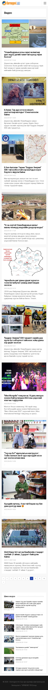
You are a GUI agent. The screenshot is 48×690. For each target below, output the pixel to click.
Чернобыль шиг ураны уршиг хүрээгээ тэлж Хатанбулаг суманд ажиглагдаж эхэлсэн (21, 282)
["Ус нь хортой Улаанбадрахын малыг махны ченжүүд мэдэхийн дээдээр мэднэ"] (24, 206)
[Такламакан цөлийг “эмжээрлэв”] (9, 650)
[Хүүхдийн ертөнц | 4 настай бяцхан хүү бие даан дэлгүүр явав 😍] (24, 485)
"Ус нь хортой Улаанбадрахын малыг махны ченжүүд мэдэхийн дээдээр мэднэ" (23, 226)
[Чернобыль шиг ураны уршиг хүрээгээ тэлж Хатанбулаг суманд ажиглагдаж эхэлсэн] (24, 261)
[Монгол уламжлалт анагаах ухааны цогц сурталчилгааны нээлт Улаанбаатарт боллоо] (9, 639)
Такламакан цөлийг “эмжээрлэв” (27, 647)
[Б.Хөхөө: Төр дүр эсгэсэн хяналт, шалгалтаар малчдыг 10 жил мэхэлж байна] (24, 91)
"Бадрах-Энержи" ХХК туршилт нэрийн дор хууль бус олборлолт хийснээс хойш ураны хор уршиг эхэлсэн (24, 340)
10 (44, 578)
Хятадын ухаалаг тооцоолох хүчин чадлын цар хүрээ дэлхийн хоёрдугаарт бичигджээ (29, 670)
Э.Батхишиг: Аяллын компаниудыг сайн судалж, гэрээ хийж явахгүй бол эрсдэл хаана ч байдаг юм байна (29, 627)
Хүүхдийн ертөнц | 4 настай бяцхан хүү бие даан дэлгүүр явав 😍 (23, 505)
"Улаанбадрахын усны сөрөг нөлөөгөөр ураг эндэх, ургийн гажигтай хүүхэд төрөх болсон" (23, 54)
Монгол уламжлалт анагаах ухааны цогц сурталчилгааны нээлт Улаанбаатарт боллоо (29, 638)
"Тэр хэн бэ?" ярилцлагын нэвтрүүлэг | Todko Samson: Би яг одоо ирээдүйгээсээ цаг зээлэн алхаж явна (23, 455)
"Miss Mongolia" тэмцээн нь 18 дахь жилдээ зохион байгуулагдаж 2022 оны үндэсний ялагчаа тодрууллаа (23, 397)
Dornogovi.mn (15, 682)
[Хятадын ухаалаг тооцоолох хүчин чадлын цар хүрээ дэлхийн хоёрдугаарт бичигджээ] (9, 671)
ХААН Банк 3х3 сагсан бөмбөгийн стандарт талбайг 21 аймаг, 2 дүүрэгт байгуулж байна (23, 554)
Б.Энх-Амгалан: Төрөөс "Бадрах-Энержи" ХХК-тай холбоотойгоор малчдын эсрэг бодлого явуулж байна (22, 169)
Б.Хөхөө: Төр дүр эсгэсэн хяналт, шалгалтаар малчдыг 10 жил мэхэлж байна (21, 112)
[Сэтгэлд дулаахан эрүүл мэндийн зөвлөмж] (9, 660)
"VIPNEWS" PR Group (29, 685)
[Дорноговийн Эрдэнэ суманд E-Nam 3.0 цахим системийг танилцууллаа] (9, 617)
